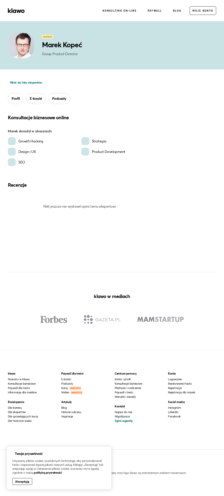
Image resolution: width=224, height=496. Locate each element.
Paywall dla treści (19, 388)
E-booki (36, 98)
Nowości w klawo (19, 379)
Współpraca (122, 416)
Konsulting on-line (120, 10)
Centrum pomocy (125, 373)
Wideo (71, 392)
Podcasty (59, 98)
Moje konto (203, 10)
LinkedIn (173, 412)
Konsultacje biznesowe (22, 384)
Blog (177, 10)
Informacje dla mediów (22, 392)
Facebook (174, 416)
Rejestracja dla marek (181, 392)
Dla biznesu (15, 408)
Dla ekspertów (17, 412)
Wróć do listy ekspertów (25, 82)
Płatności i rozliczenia (128, 388)
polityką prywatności (48, 472)
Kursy (70, 388)
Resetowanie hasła (179, 384)
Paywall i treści (124, 392)
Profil (16, 98)
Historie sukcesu (71, 412)
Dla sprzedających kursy (23, 416)
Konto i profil (122, 379)
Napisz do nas (123, 412)
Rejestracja (175, 388)
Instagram (174, 408)
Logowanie (175, 379)
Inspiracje (67, 416)
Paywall (155, 10)
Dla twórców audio (20, 421)
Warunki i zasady (125, 397)
